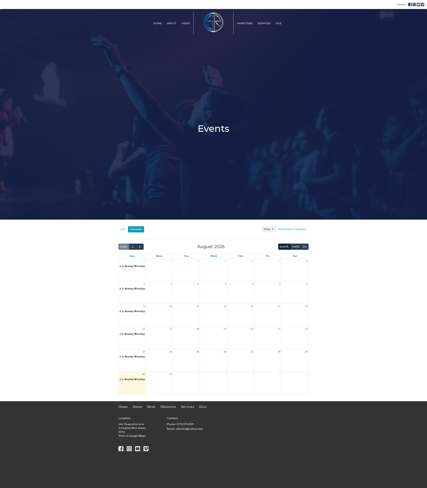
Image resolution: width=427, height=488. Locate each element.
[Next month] (140, 247)
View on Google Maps (132, 435)
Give (278, 23)
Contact (401, 4)
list (305, 246)
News (186, 23)
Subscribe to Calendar (292, 229)
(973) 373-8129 (185, 424)
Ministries (245, 23)
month (284, 246)
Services (264, 23)
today (123, 246)
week (295, 246)
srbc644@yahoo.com (189, 428)
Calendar (136, 229)
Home (157, 23)
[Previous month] (132, 247)
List (123, 229)
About (172, 23)
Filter (267, 229)
